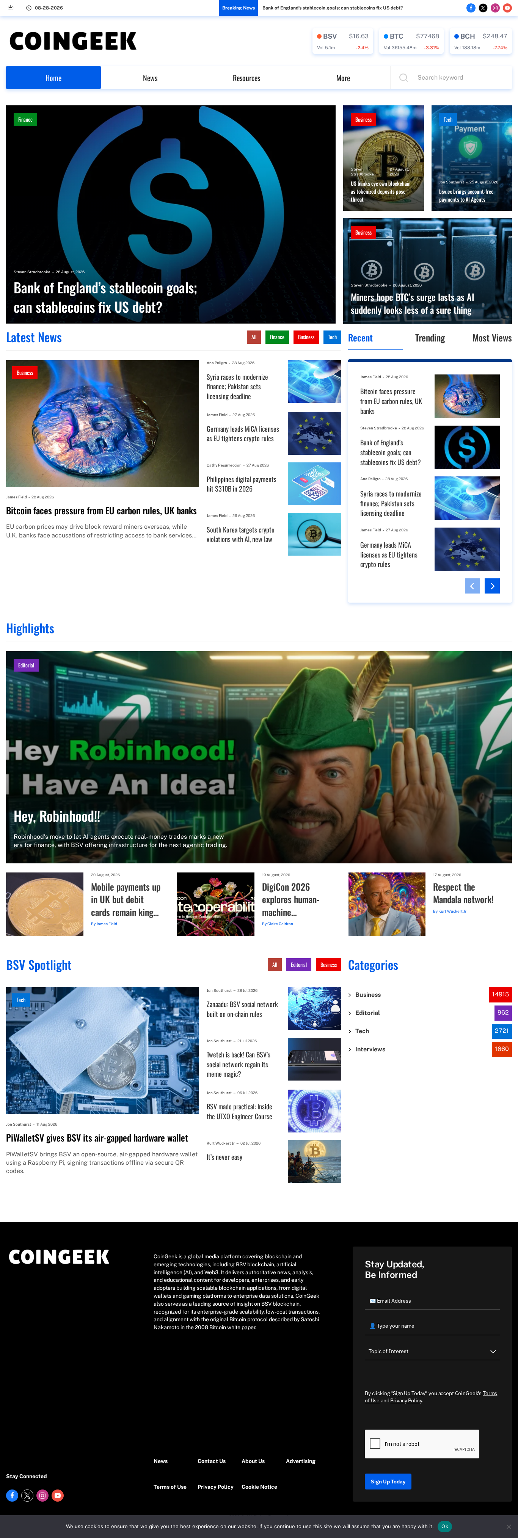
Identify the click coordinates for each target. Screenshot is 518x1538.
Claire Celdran (280, 923)
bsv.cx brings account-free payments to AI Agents (466, 195)
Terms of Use (170, 1487)
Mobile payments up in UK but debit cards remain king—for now (125, 899)
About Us (253, 1461)
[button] (472, 586)
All (253, 337)
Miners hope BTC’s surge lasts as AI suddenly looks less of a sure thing (412, 303)
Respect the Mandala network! (463, 893)
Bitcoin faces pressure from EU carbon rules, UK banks (101, 510)
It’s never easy (224, 1157)
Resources (246, 77)
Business (363, 119)
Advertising (301, 1461)
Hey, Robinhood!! (57, 815)
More (343, 77)
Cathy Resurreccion (224, 465)
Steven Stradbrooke (32, 271)
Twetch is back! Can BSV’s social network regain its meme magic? (238, 1064)
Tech (448, 119)
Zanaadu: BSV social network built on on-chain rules (242, 1009)
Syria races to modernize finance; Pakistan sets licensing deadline (237, 386)
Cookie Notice (259, 1487)
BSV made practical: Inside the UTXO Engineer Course (239, 1111)
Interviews (370, 1049)
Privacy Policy (216, 1487)
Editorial (26, 665)
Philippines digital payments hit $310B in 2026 (241, 484)
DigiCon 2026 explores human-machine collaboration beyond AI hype (291, 899)
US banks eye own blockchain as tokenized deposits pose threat (381, 191)
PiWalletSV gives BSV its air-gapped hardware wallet (97, 1137)
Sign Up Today (388, 1481)
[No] (508, 1526)
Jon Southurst (451, 182)
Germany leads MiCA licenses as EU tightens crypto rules (243, 433)
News (150, 77)
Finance (25, 119)
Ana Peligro (217, 362)
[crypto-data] (342, 41)
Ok (444, 1526)
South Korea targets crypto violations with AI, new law (241, 534)
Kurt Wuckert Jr (452, 911)
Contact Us (212, 1461)
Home (53, 77)
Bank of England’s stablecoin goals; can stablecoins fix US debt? (332, 8)
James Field (16, 497)
